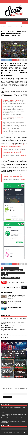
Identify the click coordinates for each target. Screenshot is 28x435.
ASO (10, 267)
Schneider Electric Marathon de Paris (15, 117)
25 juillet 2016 (10, 298)
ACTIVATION (4, 337)
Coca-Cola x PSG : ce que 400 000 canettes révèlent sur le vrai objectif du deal (13, 353)
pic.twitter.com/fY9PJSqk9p (15, 152)
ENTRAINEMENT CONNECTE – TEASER (11, 100)
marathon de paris (17, 270)
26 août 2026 (5, 357)
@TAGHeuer (19, 176)
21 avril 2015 (10, 309)
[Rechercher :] (14, 22)
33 (16, 303)
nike (3, 272)
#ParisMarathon (6, 178)
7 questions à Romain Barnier (14, 307)
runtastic (4, 275)
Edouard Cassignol (6, 270)
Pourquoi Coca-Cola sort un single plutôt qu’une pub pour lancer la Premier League (20, 373)
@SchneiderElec (6, 176)
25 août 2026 (5, 367)
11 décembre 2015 (6, 38)
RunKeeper (15, 272)
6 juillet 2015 (10, 303)
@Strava (6, 151)
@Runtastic (23, 151)
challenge (15, 267)
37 (16, 309)
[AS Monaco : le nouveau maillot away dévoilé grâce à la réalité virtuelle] (4, 296)
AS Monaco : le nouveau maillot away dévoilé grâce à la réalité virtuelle (16, 296)
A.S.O (6, 267)
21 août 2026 (18, 367)
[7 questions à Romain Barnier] (4, 308)
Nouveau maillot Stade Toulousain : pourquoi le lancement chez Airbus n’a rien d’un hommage (7, 373)
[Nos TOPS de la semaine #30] (4, 302)
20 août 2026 (5, 376)
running (22, 272)
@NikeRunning (17, 151)
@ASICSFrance (13, 176)
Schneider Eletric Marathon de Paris (10, 277)
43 (13, 38)
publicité (9, 272)
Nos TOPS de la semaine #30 (14, 301)
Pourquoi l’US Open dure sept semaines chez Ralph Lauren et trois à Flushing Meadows (7, 363)
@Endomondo (6, 152)
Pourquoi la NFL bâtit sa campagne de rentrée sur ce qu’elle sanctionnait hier (20, 363)
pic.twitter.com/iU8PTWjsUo (16, 178)
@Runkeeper (11, 151)
